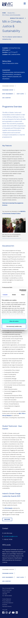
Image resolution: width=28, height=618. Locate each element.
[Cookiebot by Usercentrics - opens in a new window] (19, 290)
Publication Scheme (6, 606)
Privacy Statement (6, 600)
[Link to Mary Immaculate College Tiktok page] (10, 613)
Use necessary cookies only (14, 326)
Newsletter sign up (17, 18)
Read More (7, 519)
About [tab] (23, 294)
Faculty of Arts (11, 13)
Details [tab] (14, 294)
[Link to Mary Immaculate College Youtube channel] (13, 613)
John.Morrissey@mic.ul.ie (11, 536)
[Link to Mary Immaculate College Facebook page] (3, 613)
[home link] (7, 4)
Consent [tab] (5, 294)
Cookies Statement (6, 599)
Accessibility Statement (7, 602)
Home (4, 13)
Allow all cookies (14, 321)
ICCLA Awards (8, 508)
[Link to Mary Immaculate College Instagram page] (7, 613)
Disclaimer (4, 604)
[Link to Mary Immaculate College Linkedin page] (17, 613)
